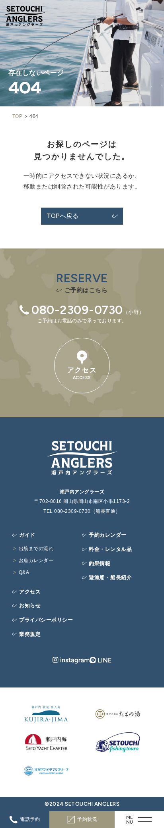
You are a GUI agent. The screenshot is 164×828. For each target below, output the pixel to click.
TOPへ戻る (62, 215)
